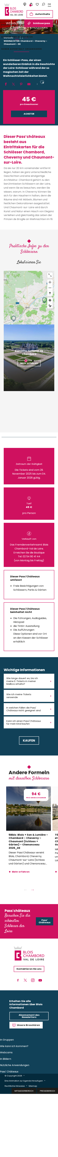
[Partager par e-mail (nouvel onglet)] (29, 84)
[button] (43, 4)
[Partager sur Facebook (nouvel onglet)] (5, 84)
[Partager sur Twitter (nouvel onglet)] (13, 84)
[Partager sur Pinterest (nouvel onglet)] (21, 84)
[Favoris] (37, 4)
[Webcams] (25, 4)
